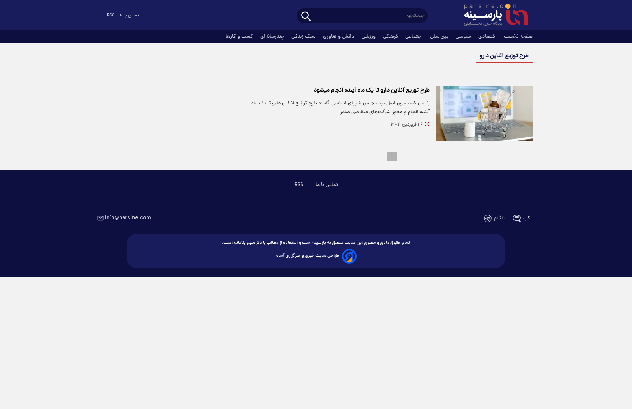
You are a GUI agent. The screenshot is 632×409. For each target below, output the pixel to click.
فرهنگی (391, 37)
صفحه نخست (518, 37)
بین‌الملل (440, 37)
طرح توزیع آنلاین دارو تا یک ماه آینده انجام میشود (372, 90)
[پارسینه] (492, 15)
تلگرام (499, 218)
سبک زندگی (304, 37)
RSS (110, 15)
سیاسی (464, 37)
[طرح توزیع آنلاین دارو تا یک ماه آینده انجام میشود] (484, 113)
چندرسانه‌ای (273, 37)
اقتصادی (488, 37)
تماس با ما (129, 15)
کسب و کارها (240, 37)
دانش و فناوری (339, 37)
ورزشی (369, 37)
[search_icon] (306, 17)
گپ (526, 218)
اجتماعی (414, 37)
